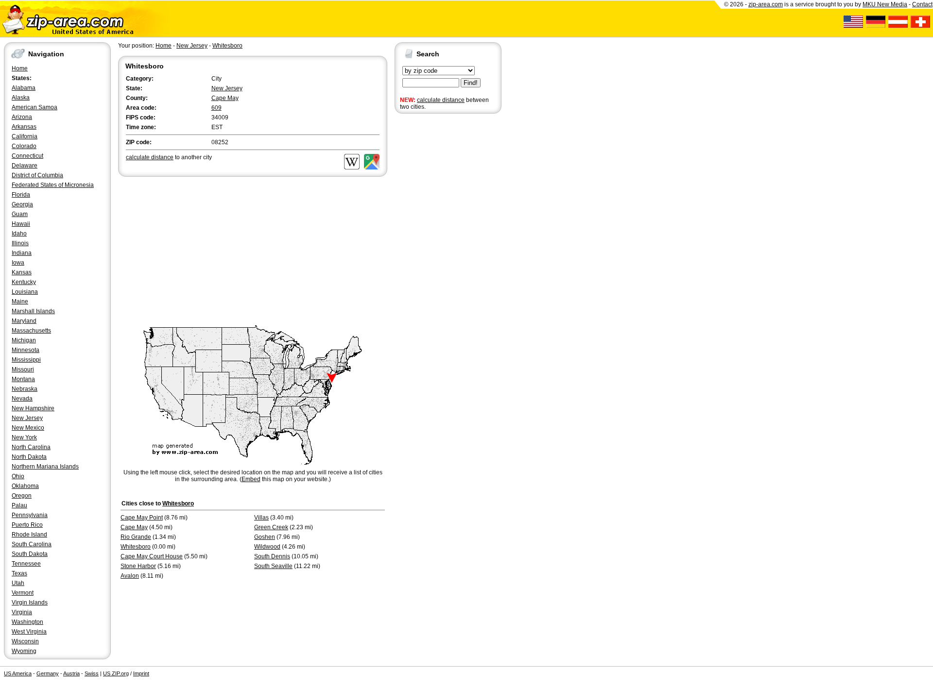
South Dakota (30, 554)
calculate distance (441, 100)
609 (216, 107)
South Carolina (32, 544)
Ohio (18, 476)
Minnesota (25, 350)
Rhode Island (29, 534)
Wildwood (267, 546)
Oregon (22, 495)
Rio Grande (136, 537)
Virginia (22, 612)
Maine (20, 301)
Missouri (23, 369)
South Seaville (273, 566)
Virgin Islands (30, 602)
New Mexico (28, 427)
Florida (21, 194)
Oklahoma (25, 486)
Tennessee (26, 563)
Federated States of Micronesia (53, 185)
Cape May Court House (152, 556)
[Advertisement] (433, 266)
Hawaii (21, 223)
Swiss (92, 673)
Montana (23, 379)
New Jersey (27, 418)
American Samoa (34, 107)
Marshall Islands (33, 311)
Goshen (264, 537)
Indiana (22, 253)
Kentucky (24, 282)
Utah (18, 583)
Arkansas (24, 126)
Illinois (20, 243)
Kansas (22, 272)
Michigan (24, 340)
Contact (922, 4)
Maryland (24, 321)
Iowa (18, 262)
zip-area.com (765, 4)
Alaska (21, 97)
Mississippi (26, 359)
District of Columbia (37, 175)
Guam (20, 214)
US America (18, 673)
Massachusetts (31, 330)
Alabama (23, 87)
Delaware (24, 165)
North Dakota (29, 456)
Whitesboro (227, 45)
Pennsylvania (30, 515)
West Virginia (29, 631)
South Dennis (272, 556)
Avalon (130, 575)
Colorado (24, 146)
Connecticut (27, 155)
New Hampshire (33, 408)
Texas (19, 573)
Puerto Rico (27, 524)
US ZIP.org (116, 673)
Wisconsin (25, 641)
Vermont (23, 592)
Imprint (141, 673)
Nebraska (24, 388)
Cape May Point (142, 517)
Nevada (22, 398)
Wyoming (24, 651)
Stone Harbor (138, 566)
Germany (47, 673)
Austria (71, 673)
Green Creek (271, 527)
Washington (27, 622)
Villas (261, 517)
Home (20, 68)
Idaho (19, 233)
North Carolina (31, 447)
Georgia (22, 204)
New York (24, 437)
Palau (19, 505)
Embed (251, 479)
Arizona (22, 117)
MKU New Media (885, 4)
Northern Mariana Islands (45, 466)
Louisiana (25, 291)
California (24, 136)
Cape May (225, 98)
